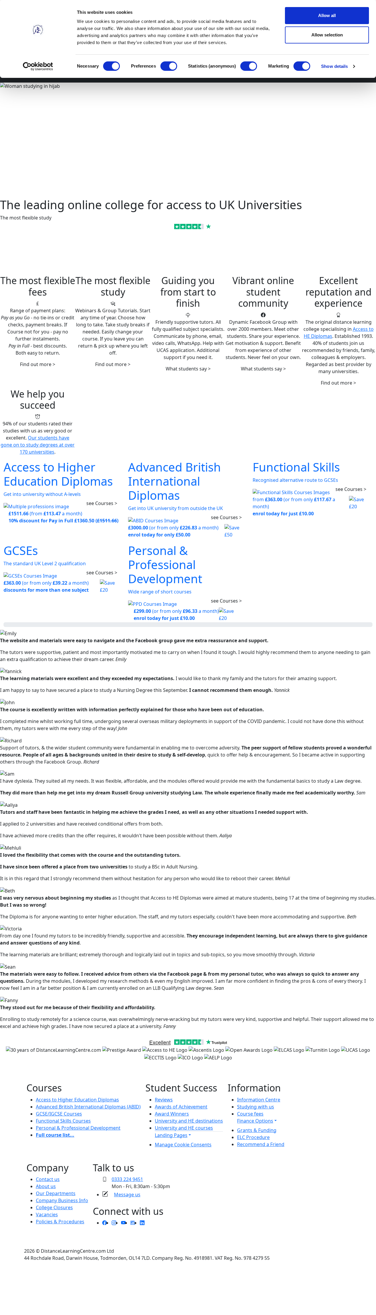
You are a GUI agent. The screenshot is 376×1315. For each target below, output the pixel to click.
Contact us (48, 1179)
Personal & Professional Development (78, 1128)
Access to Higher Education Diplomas (77, 1099)
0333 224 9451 (127, 1179)
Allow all (327, 15)
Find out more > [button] (37, 364)
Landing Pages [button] (171, 1135)
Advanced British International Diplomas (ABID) (88, 1106)
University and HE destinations (189, 1121)
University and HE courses (184, 1128)
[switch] (168, 66)
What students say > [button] (188, 368)
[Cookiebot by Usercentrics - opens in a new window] (38, 66)
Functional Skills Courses (63, 1121)
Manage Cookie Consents (183, 1144)
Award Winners (172, 1114)
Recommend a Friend (260, 1144)
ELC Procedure (253, 1137)
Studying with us (255, 1106)
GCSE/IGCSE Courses (59, 1114)
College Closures (54, 1207)
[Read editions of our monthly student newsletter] (132, 1223)
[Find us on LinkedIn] (142, 1223)
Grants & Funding (256, 1130)
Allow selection (327, 34)
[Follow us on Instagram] (114, 1223)
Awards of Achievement (181, 1106)
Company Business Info (62, 1200)
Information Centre (258, 1099)
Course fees (250, 1114)
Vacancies (47, 1214)
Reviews (164, 1099)
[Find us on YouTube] (123, 1223)
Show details (334, 66)
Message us (127, 1194)
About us (46, 1186)
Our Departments (55, 1193)
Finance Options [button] (255, 1121)
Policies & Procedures (60, 1221)
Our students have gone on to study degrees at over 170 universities (38, 445)
